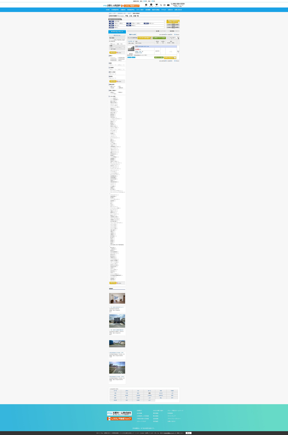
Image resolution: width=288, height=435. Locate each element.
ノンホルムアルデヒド (116, 118)
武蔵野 (138, 400)
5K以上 (120, 60)
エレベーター (114, 148)
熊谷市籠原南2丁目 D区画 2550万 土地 (118, 352)
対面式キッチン (114, 165)
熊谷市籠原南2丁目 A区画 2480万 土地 (118, 376)
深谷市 (139, 52)
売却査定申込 (130, 9)
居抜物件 (113, 278)
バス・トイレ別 (114, 262)
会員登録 (155, 418)
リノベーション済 (115, 107)
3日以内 (112, 87)
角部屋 (112, 240)
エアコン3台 (113, 225)
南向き (112, 239)
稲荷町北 (161, 395)
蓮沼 (138, 393)
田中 (172, 397)
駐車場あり (113, 236)
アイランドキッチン (115, 168)
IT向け (112, 272)
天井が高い (113, 117)
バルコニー (113, 136)
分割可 (112, 268)
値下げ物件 (113, 49)
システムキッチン (115, 164)
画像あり (112, 92)
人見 (172, 393)
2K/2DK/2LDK (113, 59)
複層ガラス (113, 212)
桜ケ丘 (149, 390)
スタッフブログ (141, 421)
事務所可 (113, 108)
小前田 (138, 397)
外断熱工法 (113, 257)
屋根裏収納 (113, 196)
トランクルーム (114, 194)
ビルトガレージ (114, 253)
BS (111, 203)
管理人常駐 (113, 112)
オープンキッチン (115, 174)
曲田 (115, 395)
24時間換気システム (115, 146)
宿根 (161, 390)
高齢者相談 (113, 109)
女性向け (113, 124)
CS (111, 202)
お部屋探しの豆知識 (143, 416)
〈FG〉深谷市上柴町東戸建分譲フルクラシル (119, 330)
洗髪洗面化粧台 (114, 181)
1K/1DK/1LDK (121, 57)
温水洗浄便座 (114, 179)
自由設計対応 (114, 266)
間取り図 (132, 41)
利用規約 (170, 413)
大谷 (138, 390)
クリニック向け (114, 274)
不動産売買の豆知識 (143, 418)
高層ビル (113, 121)
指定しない (113, 44)
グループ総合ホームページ (175, 410)
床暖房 (112, 187)
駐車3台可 (113, 256)
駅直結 (112, 123)
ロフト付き (113, 130)
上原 (149, 397)
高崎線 (136, 51)
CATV (112, 205)
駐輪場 (112, 155)
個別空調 (113, 279)
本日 (120, 86)
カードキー (113, 120)
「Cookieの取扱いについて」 (169, 433)
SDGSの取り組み (158, 410)
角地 (112, 243)
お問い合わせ (178, 9)
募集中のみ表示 (132, 34)
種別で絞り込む (117, 35)
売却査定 (155, 421)
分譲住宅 (123, 9)
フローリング (114, 129)
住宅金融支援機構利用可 (116, 275)
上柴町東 (149, 395)
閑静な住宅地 (114, 102)
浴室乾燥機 (113, 177)
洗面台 (112, 180)
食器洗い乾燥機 (114, 260)
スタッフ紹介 (140, 9)
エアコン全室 (114, 228)
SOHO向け (113, 271)
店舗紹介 (139, 410)
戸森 (115, 393)
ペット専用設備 (114, 99)
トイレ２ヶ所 (114, 263)
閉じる (188, 433)
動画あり (121, 92)
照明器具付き (114, 154)
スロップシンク (114, 170)
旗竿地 (112, 250)
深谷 (140, 51)
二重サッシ (113, 145)
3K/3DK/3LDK (121, 59)
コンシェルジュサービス (116, 222)
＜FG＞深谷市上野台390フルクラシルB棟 (118, 307)
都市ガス (113, 140)
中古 (121, 44)
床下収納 (113, 189)
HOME (108, 9)
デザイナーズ (114, 104)
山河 (149, 400)
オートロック (114, 209)
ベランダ (113, 134)
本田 (127, 400)
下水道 (112, 142)
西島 (172, 395)
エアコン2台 (113, 224)
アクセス (163, 9)
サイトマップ (172, 416)
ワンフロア (113, 276)
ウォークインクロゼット (116, 190)
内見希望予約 (115, 9)
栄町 (115, 397)
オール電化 (113, 143)
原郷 (141, 52)
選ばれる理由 (155, 9)
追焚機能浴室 (114, 176)
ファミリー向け (114, 127)
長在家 (115, 400)
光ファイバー (114, 206)
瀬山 (161, 397)
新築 (118, 44)
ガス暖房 (113, 186)
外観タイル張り (114, 161)
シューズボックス (115, 199)
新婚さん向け (114, 126)
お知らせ (170, 9)
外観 (129, 41)
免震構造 (113, 158)
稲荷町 (126, 395)
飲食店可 (113, 115)
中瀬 (127, 393)
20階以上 (113, 234)
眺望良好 (113, 114)
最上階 (112, 237)
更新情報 (155, 413)
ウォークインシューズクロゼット (117, 193)
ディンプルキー (114, 214)
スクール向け (114, 269)
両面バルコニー (114, 152)
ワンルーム (112, 57)
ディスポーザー (114, 167)
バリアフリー (114, 111)
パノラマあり (113, 93)
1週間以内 (121, 87)
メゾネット (113, 132)
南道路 (112, 241)
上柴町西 (138, 395)
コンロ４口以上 (114, 173)
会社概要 (148, 9)
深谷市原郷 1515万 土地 (143, 46)
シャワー (113, 183)
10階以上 (113, 233)
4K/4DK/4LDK (113, 60)
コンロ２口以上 (114, 259)
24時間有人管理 (114, 216)
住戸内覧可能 (114, 221)
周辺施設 (155, 416)
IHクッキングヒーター (116, 162)
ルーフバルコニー (115, 137)
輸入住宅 (113, 247)
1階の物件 (113, 230)
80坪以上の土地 (114, 265)
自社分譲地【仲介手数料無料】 (116, 245)
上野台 (126, 390)
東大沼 (160, 393)
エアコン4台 (113, 227)
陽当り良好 (113, 101)
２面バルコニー (114, 149)
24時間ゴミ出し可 (115, 219)
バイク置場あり (114, 156)
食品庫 (112, 197)
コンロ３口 (113, 171)
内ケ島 (115, 390)
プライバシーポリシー (174, 418)
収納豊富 (113, 200)
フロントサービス (115, 218)
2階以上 (112, 231)
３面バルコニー (114, 151)
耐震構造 (113, 159)
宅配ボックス (114, 211)
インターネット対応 (115, 208)
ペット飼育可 (114, 98)
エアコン (113, 184)
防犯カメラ (113, 215)
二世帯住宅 (113, 249)
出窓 (112, 139)
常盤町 (172, 390)
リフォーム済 (114, 105)
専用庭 (112, 133)
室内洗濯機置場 (114, 251)
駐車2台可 (113, 254)
